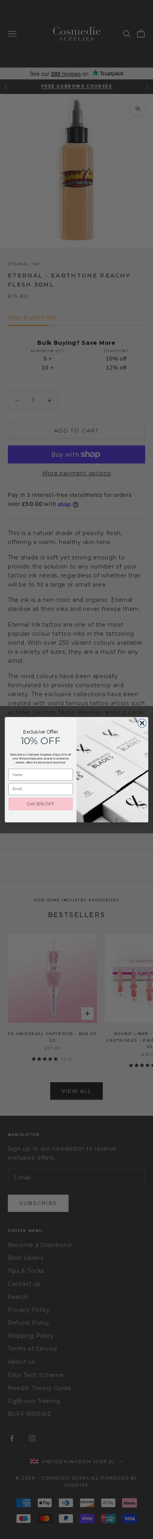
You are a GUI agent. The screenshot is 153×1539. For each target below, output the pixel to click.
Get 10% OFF (40, 803)
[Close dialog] (142, 723)
